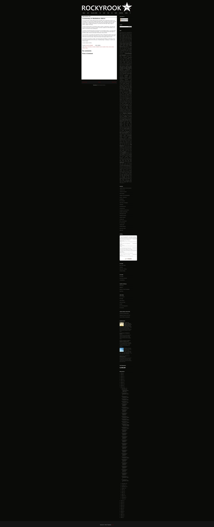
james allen (125, 100)
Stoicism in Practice (127, 348)
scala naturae (130, 148)
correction (125, 58)
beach (126, 41)
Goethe (129, 87)
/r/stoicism (121, 204)
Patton (131, 128)
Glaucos (130, 85)
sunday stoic (122, 219)
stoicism (122, 162)
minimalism (127, 120)
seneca (124, 151)
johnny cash (127, 103)
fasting (126, 81)
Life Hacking (121, 109)
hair (131, 89)
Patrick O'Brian (127, 128)
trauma (131, 171)
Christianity (130, 48)
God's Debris (129, 86)
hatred (128, 91)
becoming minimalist (123, 278)
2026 (122, 373)
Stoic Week (130, 161)
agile (123, 35)
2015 (122, 502)
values (122, 174)
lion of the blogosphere (124, 305)
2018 (122, 385)
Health (130, 91)
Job (131, 101)
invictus (123, 99)
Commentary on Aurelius (92, 46)
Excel (131, 78)
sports (128, 157)
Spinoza (126, 156)
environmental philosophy (124, 74)
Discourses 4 (127, 70)
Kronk (124, 106)
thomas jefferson (129, 168)
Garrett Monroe (123, 252)
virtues (123, 177)
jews (126, 101)
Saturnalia (126, 148)
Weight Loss (130, 178)
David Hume (125, 61)
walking (124, 178)
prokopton (130, 137)
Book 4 (124, 44)
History (128, 94)
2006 (122, 515)
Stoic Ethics (122, 160)
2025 (122, 374)
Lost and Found (129, 111)
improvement (130, 97)
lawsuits (127, 107)
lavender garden (122, 107)
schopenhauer (127, 149)
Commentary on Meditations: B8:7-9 (125, 477)
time (127, 169)
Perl (122, 129)
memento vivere (124, 117)
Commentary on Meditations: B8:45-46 (124, 430)
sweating (124, 164)
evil (127, 78)
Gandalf (123, 84)
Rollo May (125, 144)
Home (99, 82)
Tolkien (124, 170)
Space (128, 155)
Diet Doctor (122, 285)
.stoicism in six (122, 189)
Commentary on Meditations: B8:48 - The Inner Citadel (125, 424)
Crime (129, 59)
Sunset (131, 162)
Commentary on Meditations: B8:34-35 (124, 444)
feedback (130, 81)
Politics (131, 133)
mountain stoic (122, 208)
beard (128, 41)
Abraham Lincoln (124, 33)
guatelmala (127, 88)
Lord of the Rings (124, 111)
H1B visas (121, 89)
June (123, 491)
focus (122, 82)
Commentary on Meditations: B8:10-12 (124, 474)
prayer (125, 135)
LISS (125, 109)
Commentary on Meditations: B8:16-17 (124, 467)
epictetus (126, 75)
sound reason (125, 155)
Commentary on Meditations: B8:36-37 (124, 440)
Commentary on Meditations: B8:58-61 (124, 404)
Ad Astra (122, 34)
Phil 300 (129, 129)
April (123, 494)
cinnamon (128, 49)
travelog (123, 172)
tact (129, 164)
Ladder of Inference (129, 106)
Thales (127, 166)
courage (128, 58)
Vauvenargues (126, 174)
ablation (121, 33)
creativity (126, 59)
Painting (131, 126)
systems (127, 164)
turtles (120, 173)
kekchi (120, 105)
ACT (131, 33)
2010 (122, 509)
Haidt (129, 89)
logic (129, 110)
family (122, 81)
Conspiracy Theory (129, 56)
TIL (125, 169)
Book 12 (128, 43)
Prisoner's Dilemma (129, 136)
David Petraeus (130, 61)
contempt (121, 57)
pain (128, 126)
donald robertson (123, 226)
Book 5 (127, 44)
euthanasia (125, 78)
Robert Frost (121, 143)
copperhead (130, 57)
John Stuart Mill (129, 102)
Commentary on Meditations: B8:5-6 (125, 480)
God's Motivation (122, 87)
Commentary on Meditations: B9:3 (125, 397)
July (122, 489)
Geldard (126, 84)
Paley (120, 127)
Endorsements (129, 73)
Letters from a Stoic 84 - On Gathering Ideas (124, 356)
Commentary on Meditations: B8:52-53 (124, 414)
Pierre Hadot (122, 240)
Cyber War (130, 60)
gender (128, 84)
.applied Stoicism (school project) (125, 188)
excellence (121, 79)
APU (131, 38)
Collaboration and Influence (123, 52)
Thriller (121, 169)
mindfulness (130, 119)
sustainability (121, 164)
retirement (121, 142)
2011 (122, 508)
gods (126, 87)
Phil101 (123, 130)
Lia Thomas (130, 108)
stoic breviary (122, 193)
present (124, 136)
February (123, 497)
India (125, 98)
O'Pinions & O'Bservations (124, 313)
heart (120, 92)
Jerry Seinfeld (124, 101)
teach (120, 165)
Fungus (131, 83)
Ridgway (126, 142)
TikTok (123, 169)
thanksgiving (130, 166)
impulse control (122, 98)
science (131, 149)
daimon (121, 61)
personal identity (125, 129)
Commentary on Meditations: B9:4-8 (125, 394)
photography (126, 132)
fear (128, 81)
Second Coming (127, 150)
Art (131, 39)
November (124, 483)
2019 (122, 383)
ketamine (123, 105)
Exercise (126, 79)
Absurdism (128, 33)
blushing (126, 42)
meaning (128, 115)
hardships (121, 91)
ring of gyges (130, 142)
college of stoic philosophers (125, 195)
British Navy (126, 46)
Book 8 (86, 46)
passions (130, 127)
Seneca (122, 255)
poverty (129, 134)
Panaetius (122, 127)
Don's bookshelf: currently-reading (128, 237)
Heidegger (130, 92)
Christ (127, 48)
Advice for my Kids (129, 34)
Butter (129, 46)
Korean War (121, 106)
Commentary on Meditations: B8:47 (125, 428)
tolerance (121, 170)
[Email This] (95, 45)
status (129, 158)
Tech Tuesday (123, 165)
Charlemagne (125, 47)
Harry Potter (125, 91)
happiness (130, 90)
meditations (122, 199)
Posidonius (121, 134)
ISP (122, 100)
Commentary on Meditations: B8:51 (125, 417)
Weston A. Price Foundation (124, 289)
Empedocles (124, 73)
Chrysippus (124, 49)
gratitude (121, 88)
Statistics (127, 158)
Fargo (124, 81)
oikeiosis (121, 125)
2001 (122, 517)
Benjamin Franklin (122, 42)
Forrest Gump (130, 82)
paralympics (126, 127)
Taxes (131, 164)
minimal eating (122, 120)
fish (120, 82)
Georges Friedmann (126, 85)
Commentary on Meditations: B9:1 (125, 402)
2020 (122, 382)
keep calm (130, 104)
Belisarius (130, 41)
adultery (125, 34)
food (123, 82)
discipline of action (99, 46)
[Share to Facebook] (98, 45)
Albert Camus (129, 35)
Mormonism (122, 121)
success (125, 162)
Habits (124, 89)
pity (131, 132)
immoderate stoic (123, 206)
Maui (125, 115)
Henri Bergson (122, 93)
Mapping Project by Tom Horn (125, 315)
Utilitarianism (126, 173)
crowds (123, 60)
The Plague (121, 168)
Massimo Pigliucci (122, 115)
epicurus (130, 75)
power (131, 134)
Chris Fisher (124, 48)
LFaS (127, 108)
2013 (122, 505)
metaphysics (125, 118)
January (123, 498)
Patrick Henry (122, 128)
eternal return (122, 77)
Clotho (124, 51)
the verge (121, 298)
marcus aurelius (111, 46)
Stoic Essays (129, 159)
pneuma (126, 133)
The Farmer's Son (122, 167)
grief (125, 88)
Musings (130, 121)
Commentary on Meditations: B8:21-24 (124, 460)
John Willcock (122, 103)
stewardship (123, 159)
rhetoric (124, 142)
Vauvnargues (130, 174)
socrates (130, 154)
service (128, 151)
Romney (129, 144)
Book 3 (121, 44)
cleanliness (130, 50)
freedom (124, 83)
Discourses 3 (122, 70)
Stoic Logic (127, 160)
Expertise (126, 80)
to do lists (130, 169)
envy (131, 74)
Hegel (122, 92)
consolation (123, 56)
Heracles (126, 93)
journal (124, 104)
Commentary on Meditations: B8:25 (125, 457)
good (131, 87)
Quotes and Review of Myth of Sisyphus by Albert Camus (125, 341)
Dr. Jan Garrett (122, 222)
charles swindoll (129, 47)
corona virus (121, 58)
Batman (124, 41)
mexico (128, 118)
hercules (121, 94)
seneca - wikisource (123, 197)
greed (123, 88)
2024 (122, 376)
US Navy (123, 173)
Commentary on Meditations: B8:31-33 (124, 447)
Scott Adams (122, 150)
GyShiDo (130, 88)
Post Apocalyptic (125, 134)
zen (122, 182)
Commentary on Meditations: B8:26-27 (124, 454)
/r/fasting (121, 267)
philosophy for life (123, 213)
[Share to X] (97, 45)
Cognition (130, 51)
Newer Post (84, 82)
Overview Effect (125, 126)
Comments (123, 20)
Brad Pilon (121, 291)
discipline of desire (105, 46)
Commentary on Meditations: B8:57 (125, 408)
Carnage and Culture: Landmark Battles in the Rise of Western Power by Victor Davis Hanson (128, 324)
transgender (124, 171)
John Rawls (121, 102)
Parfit (128, 127)
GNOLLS (121, 287)
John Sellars (125, 102)
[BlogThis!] (96, 45)
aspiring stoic (122, 224)
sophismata (121, 155)
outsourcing (121, 126)
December (124, 388)
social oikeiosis (122, 154)
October (123, 485)
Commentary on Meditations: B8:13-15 (124, 470)
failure (128, 80)
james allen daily (123, 265)
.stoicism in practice (123, 191)
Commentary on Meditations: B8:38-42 (124, 437)
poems (128, 133)
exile (131, 79)
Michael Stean (122, 245)
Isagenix (121, 100)
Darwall (123, 61)
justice (127, 104)
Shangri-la (124, 152)
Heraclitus (130, 93)
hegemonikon (126, 92)
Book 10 (121, 43)
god (120, 86)
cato (120, 47)
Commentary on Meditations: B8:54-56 (124, 410)
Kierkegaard (126, 105)
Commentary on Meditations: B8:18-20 (124, 463)
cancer (131, 46)
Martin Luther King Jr (123, 114)
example (129, 78)
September (124, 486)
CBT (122, 47)
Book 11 (125, 43)
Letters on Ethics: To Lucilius (125, 254)
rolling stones (122, 144)
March (123, 495)
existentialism (122, 80)
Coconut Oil (127, 51)
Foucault (121, 83)
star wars (124, 158)
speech (123, 156)
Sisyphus (122, 153)
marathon (121, 113)
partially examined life (123, 211)
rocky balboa (130, 143)
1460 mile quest (122, 32)
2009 (122, 511)
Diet (128, 64)
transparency (127, 171)
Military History (124, 119)
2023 (122, 377)
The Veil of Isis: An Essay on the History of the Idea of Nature (125, 239)
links (124, 109)
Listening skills (128, 109)
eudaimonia (121, 78)
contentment (125, 57)
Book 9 (127, 45)
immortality (121, 97)
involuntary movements (128, 99)
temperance (128, 165)
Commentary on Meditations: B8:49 (125, 422)
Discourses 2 (129, 69)
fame (120, 81)
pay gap (121, 129)
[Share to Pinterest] (99, 45)
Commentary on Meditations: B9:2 (125, 399)
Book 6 (130, 44)
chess (120, 48)
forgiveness (126, 82)
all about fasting (122, 270)
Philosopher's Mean (122, 131)
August (123, 488)
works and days (122, 302)
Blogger (112, 524)
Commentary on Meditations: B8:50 (125, 419)
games (120, 84)
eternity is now (127, 77)
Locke (127, 110)
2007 (122, 514)
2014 (122, 503)
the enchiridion (122, 200)
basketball (121, 41)
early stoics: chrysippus (124, 202)
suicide (128, 162)
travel (120, 172)
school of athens (122, 149)
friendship (127, 83)
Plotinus (123, 133)
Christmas (121, 49)
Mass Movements (129, 114)
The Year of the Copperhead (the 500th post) (125, 390)
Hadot (127, 89)
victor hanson (122, 300)
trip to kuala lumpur (128, 172)
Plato (120, 133)
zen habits (121, 276)
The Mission (130, 167)
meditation (125, 116)
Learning (121, 108)
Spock (125, 157)
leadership (130, 107)
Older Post (114, 82)
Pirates (130, 132)
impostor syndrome (125, 97)
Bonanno (128, 42)
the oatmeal (122, 307)
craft (121, 59)
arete (120, 39)
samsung (121, 148)
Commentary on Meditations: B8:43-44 (124, 434)
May (123, 492)
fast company (122, 296)
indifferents (128, 98)
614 (124, 32)
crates (123, 59)
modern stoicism (122, 217)
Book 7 (121, 45)
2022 (122, 379)
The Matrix (126, 167)
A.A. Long (126, 32)
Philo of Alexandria (128, 130)
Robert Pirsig (126, 143)
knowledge (130, 105)
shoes (128, 152)
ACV (120, 34)
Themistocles (125, 168)
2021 (122, 380)
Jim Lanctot (128, 101)
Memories (128, 117)
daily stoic (121, 230)
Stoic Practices (125, 161)
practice (121, 135)
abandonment (130, 32)
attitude (123, 40)
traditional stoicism (123, 215)
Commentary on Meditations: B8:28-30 (124, 451)
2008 (122, 512)
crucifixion (126, 60)
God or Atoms (124, 86)
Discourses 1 (122, 69)
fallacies (131, 80)
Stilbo (126, 159)
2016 (122, 500)
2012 (122, 506)
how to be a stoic (123, 228)
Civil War (126, 50)
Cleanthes (121, 51)
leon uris (124, 108)
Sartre (123, 148)
